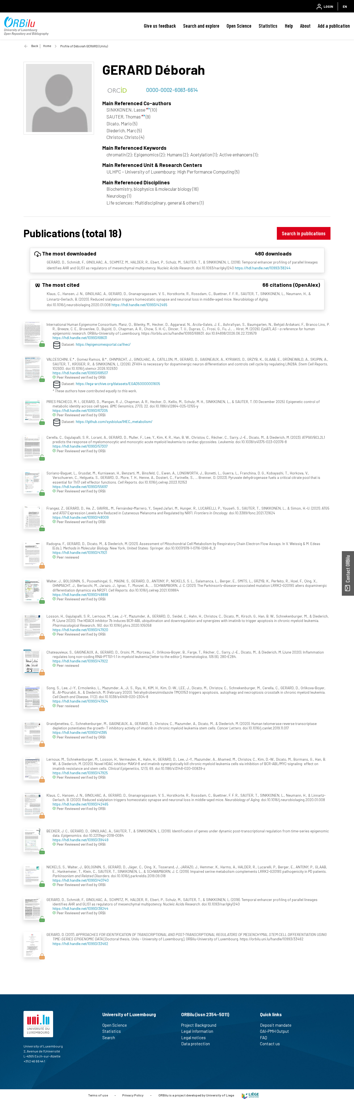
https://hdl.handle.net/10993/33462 (80, 943)
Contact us (270, 1043)
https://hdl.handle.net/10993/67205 (80, 410)
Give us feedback (160, 26)
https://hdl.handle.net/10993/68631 (80, 337)
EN (345, 6)
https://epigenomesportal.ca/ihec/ (103, 344)
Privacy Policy (133, 1095)
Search (108, 1037)
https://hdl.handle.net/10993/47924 (80, 701)
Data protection (195, 1043)
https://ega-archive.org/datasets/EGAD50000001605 (118, 383)
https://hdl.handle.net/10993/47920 (80, 629)
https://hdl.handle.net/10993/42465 (139, 304)
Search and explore (201, 26)
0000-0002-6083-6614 (172, 89)
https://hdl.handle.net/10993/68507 (80, 372)
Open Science (239, 26)
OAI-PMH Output (274, 1031)
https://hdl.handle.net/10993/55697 (80, 486)
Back (34, 46)
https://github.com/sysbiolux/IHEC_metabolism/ (114, 421)
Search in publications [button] (304, 233)
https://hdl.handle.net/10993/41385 (80, 732)
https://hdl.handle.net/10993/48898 (80, 594)
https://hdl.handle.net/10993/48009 (81, 517)
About (305, 26)
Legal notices (193, 1037)
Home (47, 46)
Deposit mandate (275, 1025)
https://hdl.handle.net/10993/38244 (263, 267)
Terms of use (98, 1095)
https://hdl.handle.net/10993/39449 (80, 839)
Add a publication (334, 26)
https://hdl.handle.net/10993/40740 (81, 880)
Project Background (198, 1025)
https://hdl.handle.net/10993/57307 (80, 446)
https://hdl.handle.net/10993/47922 (80, 661)
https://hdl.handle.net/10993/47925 (80, 772)
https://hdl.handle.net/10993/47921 (80, 552)
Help (289, 26)
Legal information (197, 1031)
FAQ (263, 1037)
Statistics (268, 26)
